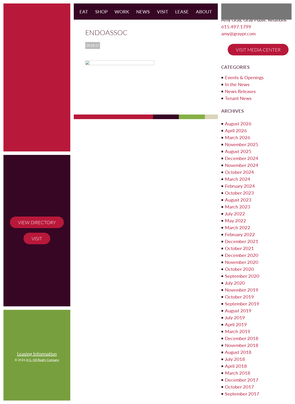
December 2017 (241, 380)
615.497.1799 (236, 26)
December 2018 (241, 338)
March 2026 (237, 137)
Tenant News (238, 98)
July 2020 (235, 283)
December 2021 (241, 241)
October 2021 (239, 248)
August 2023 (238, 199)
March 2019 (237, 331)
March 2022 (237, 227)
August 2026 (238, 123)
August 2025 (238, 151)
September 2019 (242, 303)
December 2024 (241, 158)
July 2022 (235, 213)
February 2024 (240, 186)
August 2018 (238, 352)
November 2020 (241, 262)
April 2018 (236, 366)
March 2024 (237, 179)
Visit (37, 238)
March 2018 (237, 373)
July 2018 (235, 359)
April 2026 (236, 130)
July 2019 (235, 317)
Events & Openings (244, 77)
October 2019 (239, 296)
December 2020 (241, 255)
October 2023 (239, 193)
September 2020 (242, 276)
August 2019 (238, 310)
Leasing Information (37, 353)
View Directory (37, 222)
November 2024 (241, 165)
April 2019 (236, 324)
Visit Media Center (258, 49)
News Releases (240, 91)
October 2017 (239, 386)
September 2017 (242, 393)
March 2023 (237, 206)
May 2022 (235, 220)
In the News (237, 84)
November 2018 (241, 345)
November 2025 (241, 144)
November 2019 (241, 289)
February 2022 (240, 234)
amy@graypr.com (238, 33)
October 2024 (239, 172)
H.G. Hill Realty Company (42, 360)
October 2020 (239, 269)
